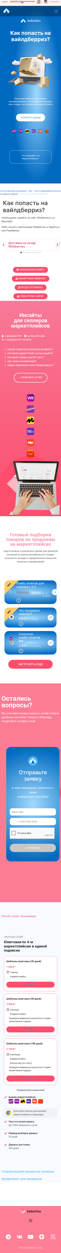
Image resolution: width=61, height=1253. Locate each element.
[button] (3, 244)
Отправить (33, 847)
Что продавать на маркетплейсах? (31, 157)
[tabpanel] (30, 1044)
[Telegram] (8, 1237)
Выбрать (30, 984)
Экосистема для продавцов (13, 191)
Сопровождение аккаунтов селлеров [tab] (27, 1171)
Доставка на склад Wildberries (22, 244)
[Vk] (19, 1237)
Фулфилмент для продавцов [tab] (21, 1179)
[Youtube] (30, 1237)
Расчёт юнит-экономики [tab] (18, 916)
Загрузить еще (30, 664)
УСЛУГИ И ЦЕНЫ (30, 117)
